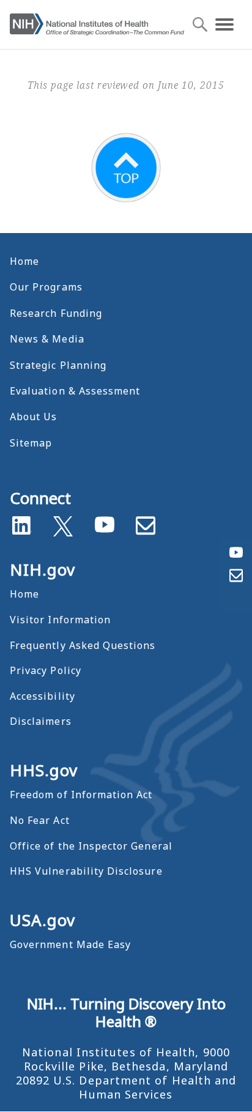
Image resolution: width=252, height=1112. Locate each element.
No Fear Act (40, 820)
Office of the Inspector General (91, 846)
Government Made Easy (70, 944)
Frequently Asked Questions (82, 645)
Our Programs (46, 287)
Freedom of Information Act (81, 794)
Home (24, 261)
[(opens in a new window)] (63, 523)
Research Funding (56, 313)
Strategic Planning (58, 365)
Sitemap (31, 443)
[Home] (97, 24)
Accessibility (42, 696)
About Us (33, 416)
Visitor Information (60, 619)
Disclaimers (41, 721)
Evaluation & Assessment (75, 391)
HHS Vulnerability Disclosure (86, 871)
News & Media (47, 339)
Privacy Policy (45, 670)
